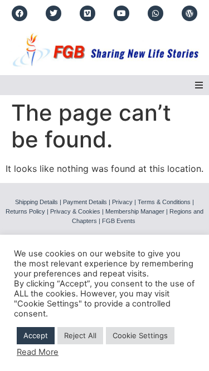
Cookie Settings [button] (140, 335)
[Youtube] (121, 13)
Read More (38, 352)
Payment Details (85, 202)
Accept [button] (35, 335)
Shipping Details (36, 202)
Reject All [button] (80, 335)
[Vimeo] (87, 13)
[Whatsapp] (155, 13)
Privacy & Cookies (75, 211)
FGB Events (118, 220)
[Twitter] (53, 13)
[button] (199, 85)
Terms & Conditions (164, 202)
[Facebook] (19, 13)
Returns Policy (25, 211)
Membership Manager (134, 211)
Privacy (122, 202)
